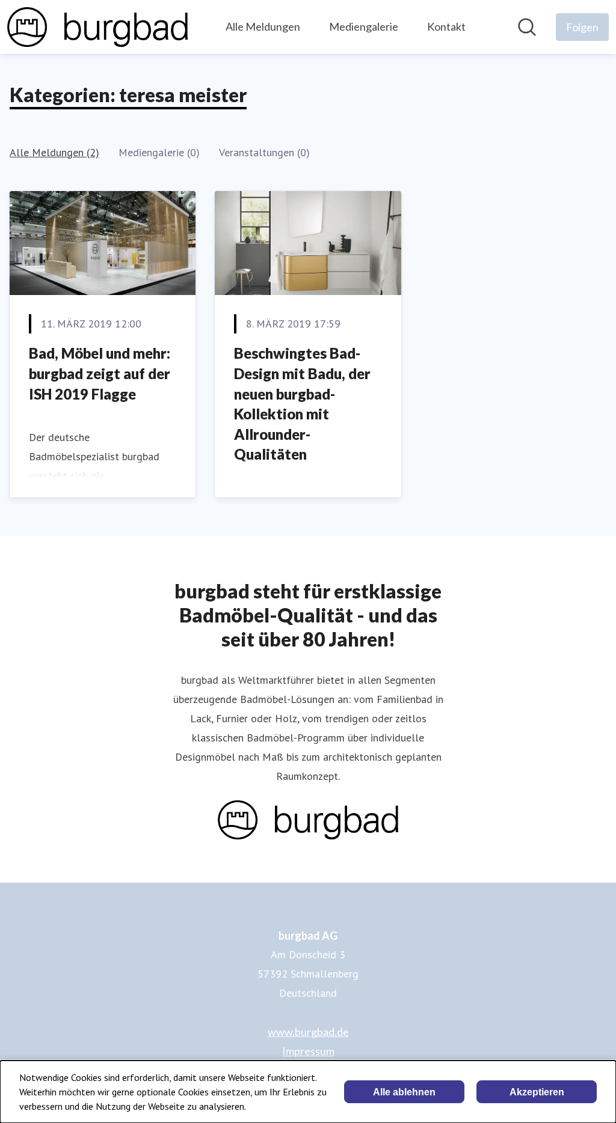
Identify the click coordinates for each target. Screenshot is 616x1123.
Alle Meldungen (263, 26)
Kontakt (446, 26)
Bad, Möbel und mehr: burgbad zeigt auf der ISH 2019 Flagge (99, 373)
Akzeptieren (537, 1092)
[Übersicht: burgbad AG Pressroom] (97, 27)
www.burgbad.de (308, 1031)
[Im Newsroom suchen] (527, 27)
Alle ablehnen (404, 1092)
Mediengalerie (363, 26)
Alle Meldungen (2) (54, 152)
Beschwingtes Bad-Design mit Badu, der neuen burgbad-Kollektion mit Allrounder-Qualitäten (302, 403)
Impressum (308, 1051)
